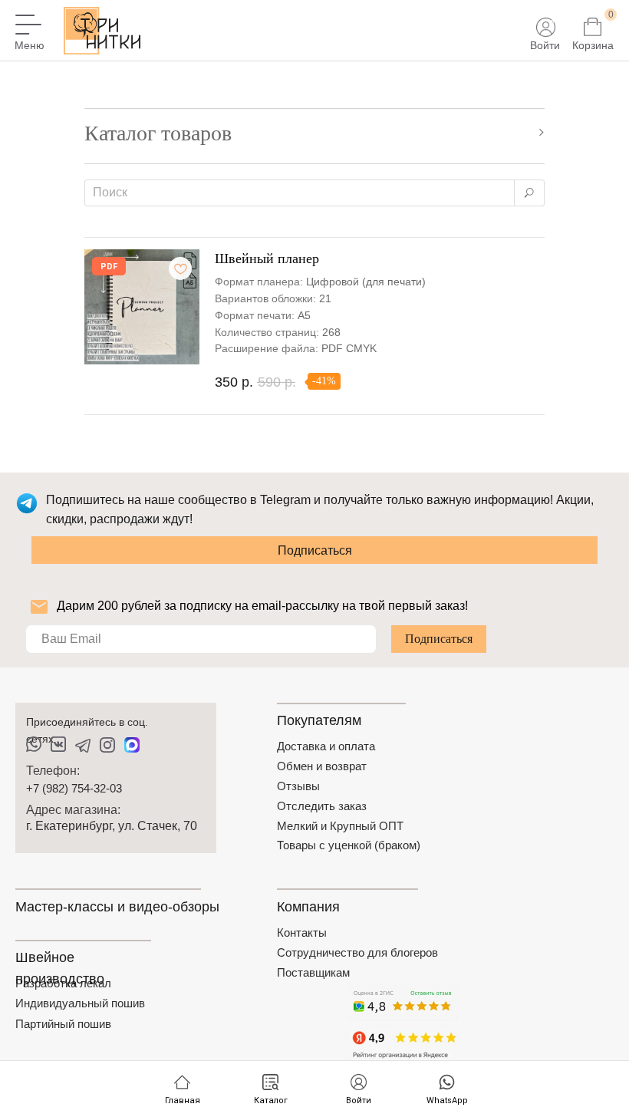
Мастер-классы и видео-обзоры (117, 906)
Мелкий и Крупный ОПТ (340, 825)
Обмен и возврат (322, 766)
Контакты (302, 932)
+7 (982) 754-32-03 (74, 788)
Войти (545, 45)
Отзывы (298, 785)
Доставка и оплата (326, 746)
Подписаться (315, 550)
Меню (29, 45)
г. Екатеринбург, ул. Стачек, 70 (111, 825)
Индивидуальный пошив (80, 1003)
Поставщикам (313, 972)
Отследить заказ (322, 805)
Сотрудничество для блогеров (357, 952)
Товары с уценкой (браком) (348, 845)
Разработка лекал (63, 983)
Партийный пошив (63, 1023)
